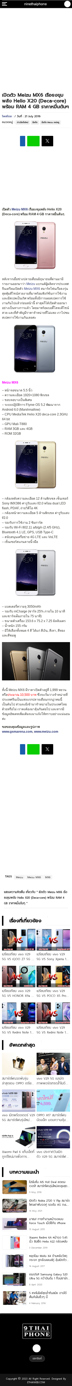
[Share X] (47, 141)
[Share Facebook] (22, 141)
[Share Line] (33, 141)
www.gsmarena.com (17, 731)
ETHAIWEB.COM (36, 1382)
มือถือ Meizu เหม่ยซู (50, 122)
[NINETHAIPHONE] (36, 4)
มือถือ (34, 122)
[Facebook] (37, 1348)
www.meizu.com (46, 731)
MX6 (47, 877)
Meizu (30, 284)
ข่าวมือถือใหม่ (22, 122)
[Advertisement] (36, 46)
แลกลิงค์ (37, 1358)
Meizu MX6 (20, 209)
